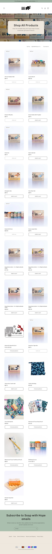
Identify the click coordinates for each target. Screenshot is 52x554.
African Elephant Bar (10, 76)
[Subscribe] (36, 528)
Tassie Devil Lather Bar (10, 383)
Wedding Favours (32, 459)
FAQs (14, 536)
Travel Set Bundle (9, 421)
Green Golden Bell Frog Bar (34, 114)
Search (10, 536)
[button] (4, 8)
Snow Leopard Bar (32, 229)
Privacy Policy (40, 536)
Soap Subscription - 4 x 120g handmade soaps (37, 268)
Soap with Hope (24, 549)
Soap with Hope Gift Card (10, 345)
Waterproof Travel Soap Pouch (35, 421)
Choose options (14, 350)
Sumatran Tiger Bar (33, 345)
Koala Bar (7, 152)
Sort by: (28, 46)
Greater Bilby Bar (9, 114)
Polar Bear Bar (31, 190)
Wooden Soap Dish (9, 497)
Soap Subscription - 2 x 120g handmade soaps (14, 268)
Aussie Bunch (31, 76)
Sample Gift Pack (9, 229)
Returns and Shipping (31, 536)
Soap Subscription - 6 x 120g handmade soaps (14, 307)
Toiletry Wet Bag (32, 383)
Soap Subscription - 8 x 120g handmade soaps (37, 307)
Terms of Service (21, 536)
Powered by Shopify (30, 549)
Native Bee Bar (31, 152)
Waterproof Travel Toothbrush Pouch (13, 459)
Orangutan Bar (8, 190)
